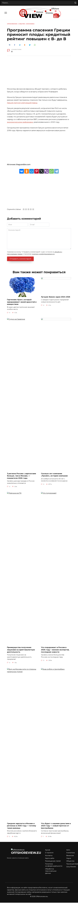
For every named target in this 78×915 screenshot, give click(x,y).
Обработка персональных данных (50, 871)
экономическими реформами (20, 122)
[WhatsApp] (51, 171)
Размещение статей (53, 861)
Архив (47, 850)
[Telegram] (56, 171)
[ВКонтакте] (21, 171)
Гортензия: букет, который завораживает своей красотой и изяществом (21, 302)
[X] (41, 171)
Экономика (30, 24)
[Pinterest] (36, 171)
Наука (68, 858)
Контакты (48, 855)
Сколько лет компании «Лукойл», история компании (54, 475)
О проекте (49, 853)
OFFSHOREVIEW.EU (26, 853)
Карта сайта (49, 858)
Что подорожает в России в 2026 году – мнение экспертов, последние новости (55, 649)
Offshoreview (12, 24)
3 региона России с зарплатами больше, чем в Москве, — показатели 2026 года (21, 476)
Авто (68, 850)
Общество (70, 861)
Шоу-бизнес (71, 867)
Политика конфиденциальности (53, 865)
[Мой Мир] (31, 171)
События (21, 24)
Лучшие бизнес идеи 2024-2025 (55, 297)
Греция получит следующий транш (22, 103)
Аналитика (70, 853)
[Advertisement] (39, 73)
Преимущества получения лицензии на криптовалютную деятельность (21, 649)
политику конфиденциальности (43, 254)
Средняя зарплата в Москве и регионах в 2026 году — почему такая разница (21, 826)
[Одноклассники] (26, 171)
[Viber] (46, 171)
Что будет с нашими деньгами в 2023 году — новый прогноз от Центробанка (56, 826)
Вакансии (70, 855)
